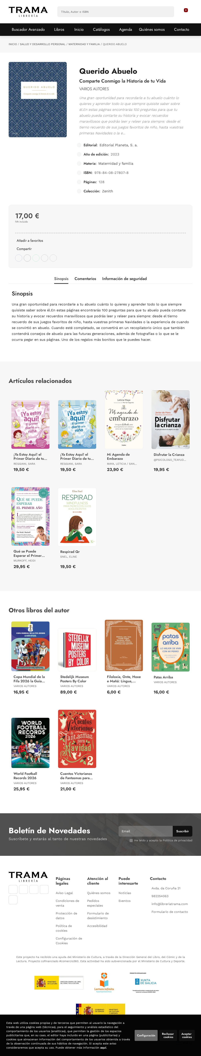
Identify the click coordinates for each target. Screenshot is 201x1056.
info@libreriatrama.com (170, 904)
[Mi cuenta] (188, 12)
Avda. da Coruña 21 (166, 888)
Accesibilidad (97, 926)
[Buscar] (167, 11)
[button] (184, 12)
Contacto (181, 29)
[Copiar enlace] (53, 258)
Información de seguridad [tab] (124, 279)
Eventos (125, 901)
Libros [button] (59, 29)
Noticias (125, 893)
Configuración (146, 1035)
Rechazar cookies (168, 1035)
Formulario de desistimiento (98, 916)
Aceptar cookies (186, 1035)
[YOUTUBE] (33, 889)
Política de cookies (64, 928)
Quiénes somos (152, 29)
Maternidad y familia (84, 44)
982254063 (160, 896)
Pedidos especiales (95, 903)
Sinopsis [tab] (61, 279)
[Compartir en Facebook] (18, 258)
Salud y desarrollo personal (42, 44)
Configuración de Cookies (69, 941)
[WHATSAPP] (44, 889)
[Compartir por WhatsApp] (35, 258)
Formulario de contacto (170, 912)
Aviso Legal (64, 893)
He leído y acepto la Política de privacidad (163, 840)
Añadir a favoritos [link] (30, 240)
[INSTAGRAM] (23, 889)
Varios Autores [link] (94, 89)
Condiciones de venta (67, 903)
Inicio (13, 44)
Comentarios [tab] (85, 279)
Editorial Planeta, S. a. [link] (119, 145)
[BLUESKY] (13, 899)
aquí (103, 1047)
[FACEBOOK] (13, 889)
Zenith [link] (107, 191)
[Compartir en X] (27, 258)
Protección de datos (66, 916)
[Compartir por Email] (44, 258)
